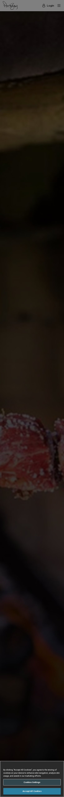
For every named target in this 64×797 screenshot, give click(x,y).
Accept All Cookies (32, 791)
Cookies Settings (32, 782)
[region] (32, 779)
